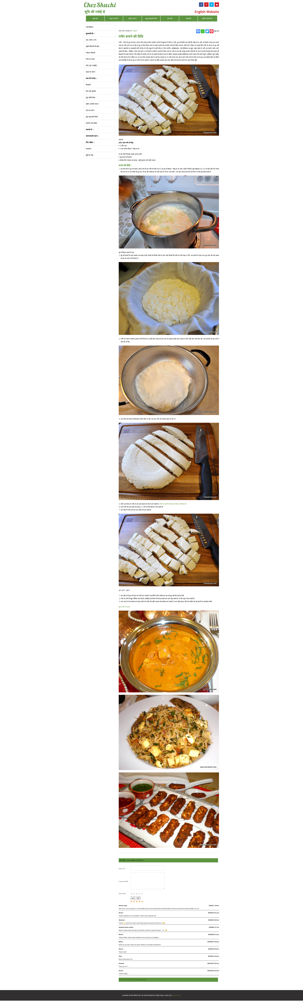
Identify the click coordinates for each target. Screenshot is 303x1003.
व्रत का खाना (90, 110)
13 (139, 979)
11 (135, 979)
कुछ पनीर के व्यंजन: (124, 607)
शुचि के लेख (89, 155)
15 (143, 979)
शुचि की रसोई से (95, 11)
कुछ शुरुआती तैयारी (151, 18)
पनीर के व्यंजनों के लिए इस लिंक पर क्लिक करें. (173, 504)
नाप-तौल (169, 18)
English (134, 31)
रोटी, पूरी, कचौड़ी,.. (92, 65)
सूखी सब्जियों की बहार (92, 46)
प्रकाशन (88, 148)
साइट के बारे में (113, 18)
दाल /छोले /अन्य (91, 40)
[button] (99, 142)
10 (133, 979)
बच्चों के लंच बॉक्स (91, 123)
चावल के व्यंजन (90, 72)
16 (145, 979)
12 (137, 979)
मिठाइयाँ (88, 84)
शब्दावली (188, 18)
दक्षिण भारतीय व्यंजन (92, 104)
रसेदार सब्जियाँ (90, 52)
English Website (207, 11)
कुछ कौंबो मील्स (90, 97)
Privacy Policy (176, 995)
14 (141, 979)
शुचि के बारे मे (132, 18)
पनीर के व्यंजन (90, 59)
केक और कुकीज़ (91, 91)
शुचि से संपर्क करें (207, 18)
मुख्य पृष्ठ (95, 18)
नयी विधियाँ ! (89, 27)
